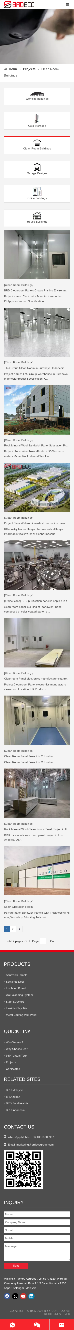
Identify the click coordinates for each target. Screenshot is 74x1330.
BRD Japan (13, 1096)
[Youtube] (23, 1296)
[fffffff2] (37, 94)
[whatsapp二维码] (23, 1169)
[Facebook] (7, 1296)
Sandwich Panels (16, 974)
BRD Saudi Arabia (17, 1103)
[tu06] (37, 191)
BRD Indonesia (15, 1110)
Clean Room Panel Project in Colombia (28, 756)
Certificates (13, 1068)
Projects (11, 1062)
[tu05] (37, 167)
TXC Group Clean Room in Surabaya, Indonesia (34, 368)
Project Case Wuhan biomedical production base (34, 523)
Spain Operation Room (18, 906)
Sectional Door (15, 981)
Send (16, 1265)
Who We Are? (14, 1042)
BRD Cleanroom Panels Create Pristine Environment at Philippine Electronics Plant (37, 290)
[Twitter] (15, 1296)
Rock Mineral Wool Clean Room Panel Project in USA (37, 829)
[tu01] (37, 215)
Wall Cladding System (19, 994)
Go (52, 941)
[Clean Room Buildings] (18, 284)
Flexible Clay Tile (16, 1008)
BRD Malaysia (14, 1090)
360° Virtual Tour (16, 1055)
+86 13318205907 (42, 1137)
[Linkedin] (31, 1296)
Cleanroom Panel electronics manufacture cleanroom (37, 678)
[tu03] (37, 119)
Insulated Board (16, 988)
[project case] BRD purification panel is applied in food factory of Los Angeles (37, 600)
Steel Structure (15, 1001)
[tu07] (37, 142)
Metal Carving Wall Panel (21, 1014)
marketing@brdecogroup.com (35, 1144)
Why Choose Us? (17, 1048)
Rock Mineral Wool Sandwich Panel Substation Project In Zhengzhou (37, 445)
